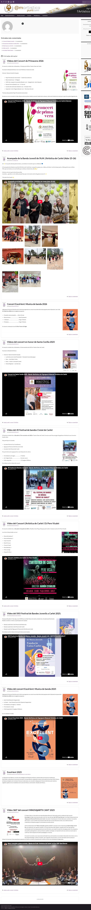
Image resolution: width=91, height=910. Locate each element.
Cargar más (40, 899)
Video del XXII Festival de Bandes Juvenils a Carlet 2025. (34, 613)
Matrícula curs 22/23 (8, 45)
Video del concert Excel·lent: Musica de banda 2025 (31, 689)
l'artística (16, 150)
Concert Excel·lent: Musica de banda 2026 (27, 304)
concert (12, 150)
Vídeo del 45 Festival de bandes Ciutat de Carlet (30, 430)
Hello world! (6, 48)
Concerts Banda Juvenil (8, 41)
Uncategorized (15, 160)
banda (5, 150)
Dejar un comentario (73, 150)
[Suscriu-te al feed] (1, 1)
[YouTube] (11, 1)
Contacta (45, 15)
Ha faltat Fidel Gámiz (8, 50)
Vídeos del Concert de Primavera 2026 (25, 61)
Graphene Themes (11, 908)
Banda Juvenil (21, 15)
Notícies (19, 615)
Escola (29, 15)
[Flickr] (13, 1)
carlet (8, 150)
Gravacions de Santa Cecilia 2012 (11, 43)
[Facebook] (3, 1)
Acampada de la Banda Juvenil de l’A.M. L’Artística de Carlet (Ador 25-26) (41, 158)
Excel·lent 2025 (14, 772)
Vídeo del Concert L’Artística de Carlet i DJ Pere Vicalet (33, 523)
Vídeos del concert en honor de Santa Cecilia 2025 (31, 342)
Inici (2, 15)
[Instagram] (6, 1)
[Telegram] (8, 1)
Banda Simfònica (9, 15)
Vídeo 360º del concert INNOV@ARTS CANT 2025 (31, 810)
